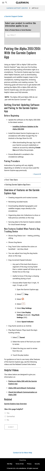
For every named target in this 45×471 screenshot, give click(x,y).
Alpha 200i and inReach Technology (21, 388)
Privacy (29, 464)
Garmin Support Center (17, 8)
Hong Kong (22, 460)
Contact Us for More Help (22, 453)
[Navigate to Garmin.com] (22, 2)
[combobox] (22, 35)
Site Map (9, 464)
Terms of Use (20, 464)
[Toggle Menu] (1, 2)
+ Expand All (37, 174)
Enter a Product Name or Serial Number (18, 30)
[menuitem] (6, 2)
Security (37, 464)
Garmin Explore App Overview (15, 404)
